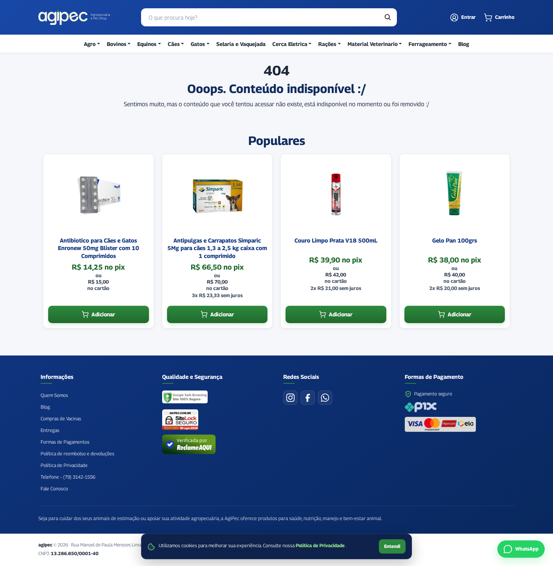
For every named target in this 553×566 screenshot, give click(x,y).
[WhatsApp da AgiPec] (325, 398)
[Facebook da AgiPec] (308, 398)
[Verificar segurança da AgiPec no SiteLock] (180, 419)
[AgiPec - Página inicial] (74, 17)
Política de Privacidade (321, 545)
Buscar (388, 17)
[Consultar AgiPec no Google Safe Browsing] (185, 398)
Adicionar (103, 314)
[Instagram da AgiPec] (290, 398)
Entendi (392, 546)
